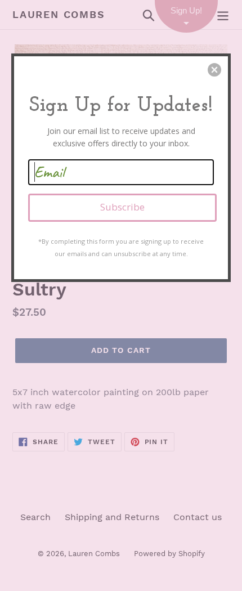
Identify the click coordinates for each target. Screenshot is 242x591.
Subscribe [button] (122, 206)
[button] (214, 70)
